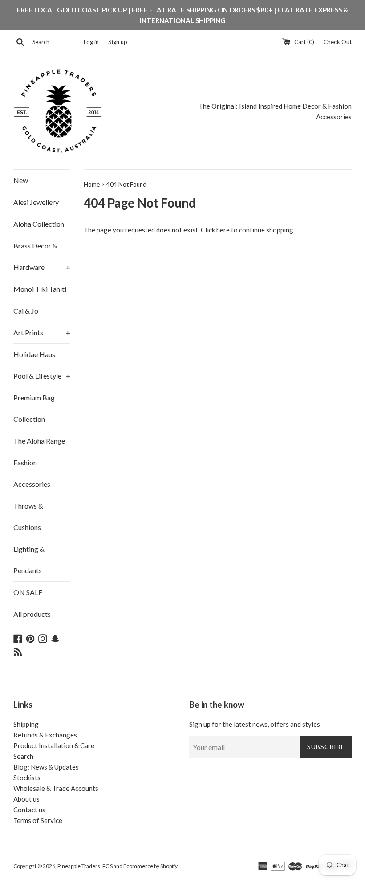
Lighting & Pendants (29, 559)
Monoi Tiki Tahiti (39, 289)
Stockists (27, 778)
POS (107, 866)
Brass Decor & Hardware (41, 256)
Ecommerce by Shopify (150, 866)
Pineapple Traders (78, 866)
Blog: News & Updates (46, 767)
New (20, 180)
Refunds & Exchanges (45, 735)
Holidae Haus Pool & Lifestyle (41, 365)
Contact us (29, 810)
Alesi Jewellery (36, 202)
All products (32, 614)
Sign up (117, 41)
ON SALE (27, 592)
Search (23, 756)
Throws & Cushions (28, 516)
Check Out (338, 41)
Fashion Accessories (31, 473)
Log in (91, 41)
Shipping (26, 724)
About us (26, 799)
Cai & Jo (25, 310)
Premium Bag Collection (34, 408)
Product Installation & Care (53, 745)
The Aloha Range (39, 440)
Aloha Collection (38, 224)
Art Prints (41, 332)
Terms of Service (37, 820)
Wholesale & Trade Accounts (55, 788)
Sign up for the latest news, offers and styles (254, 724)
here (223, 230)
